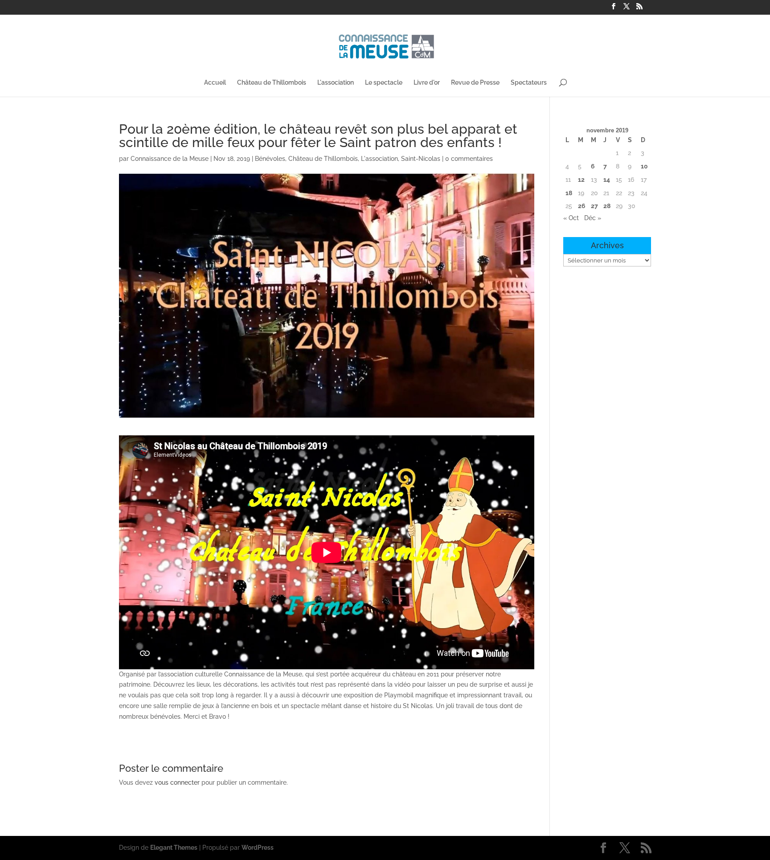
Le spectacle (383, 82)
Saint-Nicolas (420, 158)
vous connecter (177, 782)
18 (568, 193)
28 (606, 205)
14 (606, 179)
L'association (335, 82)
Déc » (592, 217)
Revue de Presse (475, 82)
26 (582, 205)
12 (581, 179)
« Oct (571, 217)
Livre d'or (427, 82)
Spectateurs (529, 82)
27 (594, 205)
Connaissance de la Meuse (170, 158)
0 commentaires (469, 158)
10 (644, 166)
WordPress (258, 847)
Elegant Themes (173, 847)
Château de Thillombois (271, 82)
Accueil (215, 82)
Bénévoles (270, 158)
